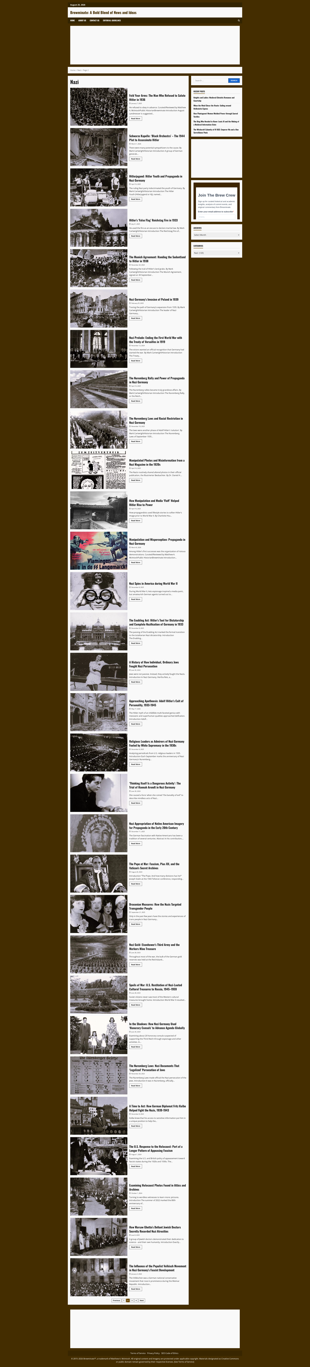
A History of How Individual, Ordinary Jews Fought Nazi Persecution (98, 672)
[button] (239, 20)
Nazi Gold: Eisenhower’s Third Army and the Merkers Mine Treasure (98, 954)
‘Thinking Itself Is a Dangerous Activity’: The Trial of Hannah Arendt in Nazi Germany (98, 793)
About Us (82, 20)
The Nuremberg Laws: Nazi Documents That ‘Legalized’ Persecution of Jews (98, 1075)
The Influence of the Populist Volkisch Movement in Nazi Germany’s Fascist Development (98, 1277)
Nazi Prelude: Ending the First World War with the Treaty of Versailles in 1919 (98, 349)
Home (72, 20)
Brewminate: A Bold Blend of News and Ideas (103, 12)
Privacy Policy (153, 1353)
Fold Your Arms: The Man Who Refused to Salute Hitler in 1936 (98, 107)
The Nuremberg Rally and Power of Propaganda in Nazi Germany (98, 389)
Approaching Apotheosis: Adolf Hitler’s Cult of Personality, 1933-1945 (98, 712)
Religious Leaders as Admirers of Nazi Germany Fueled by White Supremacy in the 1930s (98, 752)
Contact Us (94, 20)
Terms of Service (138, 1353)
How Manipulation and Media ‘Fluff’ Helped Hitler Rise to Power (98, 510)
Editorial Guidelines (112, 20)
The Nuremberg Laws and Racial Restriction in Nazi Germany (98, 430)
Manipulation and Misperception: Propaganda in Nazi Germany (98, 551)
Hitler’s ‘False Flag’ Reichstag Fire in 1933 (98, 228)
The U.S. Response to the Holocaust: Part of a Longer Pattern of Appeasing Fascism (98, 1156)
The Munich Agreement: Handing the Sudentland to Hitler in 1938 (98, 268)
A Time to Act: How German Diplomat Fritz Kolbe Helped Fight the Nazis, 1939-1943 (98, 1116)
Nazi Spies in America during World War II (98, 591)
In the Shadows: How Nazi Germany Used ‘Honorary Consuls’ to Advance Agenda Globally (98, 1035)
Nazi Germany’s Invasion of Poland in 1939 (98, 308)
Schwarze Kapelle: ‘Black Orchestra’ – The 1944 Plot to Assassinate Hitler (98, 147)
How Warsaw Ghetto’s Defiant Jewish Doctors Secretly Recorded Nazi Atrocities (98, 1237)
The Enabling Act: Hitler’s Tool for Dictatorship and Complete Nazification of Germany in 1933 (98, 631)
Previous (116, 1300)
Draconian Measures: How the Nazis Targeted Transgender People (98, 914)
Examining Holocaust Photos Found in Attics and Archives (98, 1196)
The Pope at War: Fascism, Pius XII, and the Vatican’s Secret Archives (98, 874)
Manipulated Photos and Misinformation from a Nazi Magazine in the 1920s (98, 470)
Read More (136, 119)
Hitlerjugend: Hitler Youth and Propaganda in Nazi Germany (98, 187)
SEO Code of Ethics (169, 1353)
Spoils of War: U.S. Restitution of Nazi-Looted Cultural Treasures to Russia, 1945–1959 (98, 995)
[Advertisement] (145, 45)
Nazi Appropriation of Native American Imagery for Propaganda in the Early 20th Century (98, 833)
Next (142, 1300)
